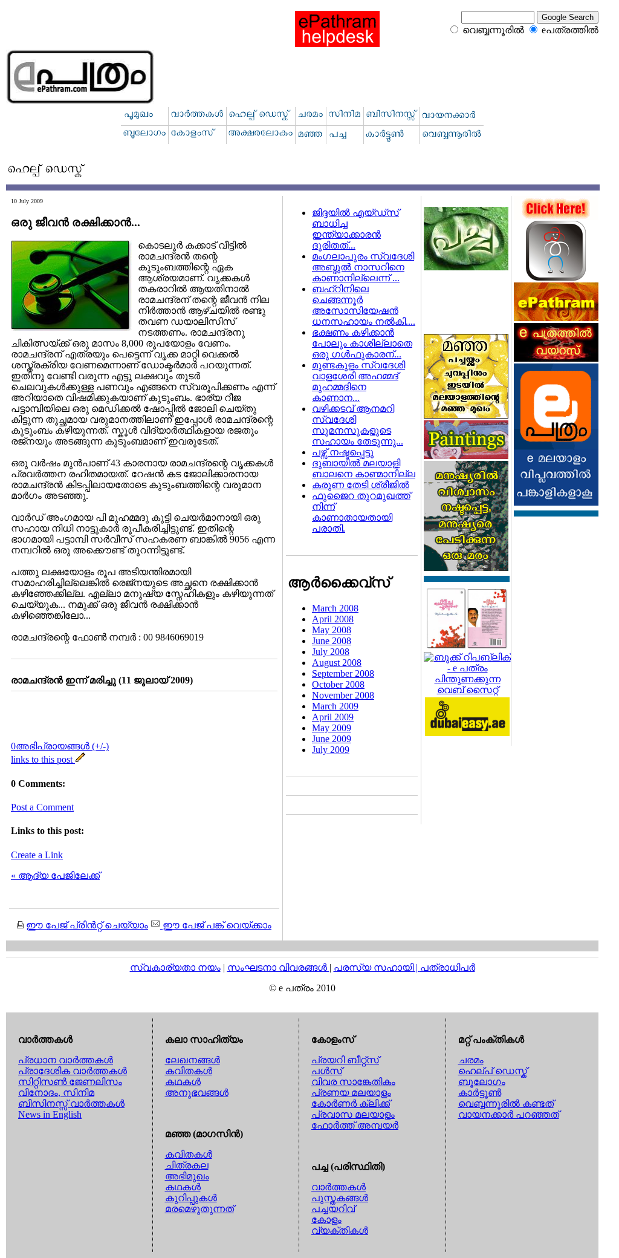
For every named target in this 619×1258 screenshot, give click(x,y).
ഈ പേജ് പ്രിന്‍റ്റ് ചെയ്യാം (87, 925)
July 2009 (330, 750)
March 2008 (335, 608)
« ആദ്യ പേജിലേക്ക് (55, 875)
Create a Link (37, 855)
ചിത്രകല (187, 1165)
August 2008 (336, 662)
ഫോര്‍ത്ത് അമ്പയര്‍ (354, 1125)
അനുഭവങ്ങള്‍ (196, 1092)
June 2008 (331, 641)
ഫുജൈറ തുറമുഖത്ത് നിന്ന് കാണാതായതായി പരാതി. (361, 511)
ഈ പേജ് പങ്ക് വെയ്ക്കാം (215, 925)
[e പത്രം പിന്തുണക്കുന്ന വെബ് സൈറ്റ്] (467, 690)
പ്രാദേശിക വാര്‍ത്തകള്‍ (72, 1071)
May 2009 (331, 728)
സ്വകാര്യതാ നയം (175, 967)
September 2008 (343, 673)
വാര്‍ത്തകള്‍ (338, 1187)
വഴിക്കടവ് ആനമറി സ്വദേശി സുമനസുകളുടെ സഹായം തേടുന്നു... (357, 424)
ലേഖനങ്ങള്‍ (192, 1060)
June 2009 (331, 739)
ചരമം (471, 1060)
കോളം (326, 1219)
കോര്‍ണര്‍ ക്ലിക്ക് (350, 1103)
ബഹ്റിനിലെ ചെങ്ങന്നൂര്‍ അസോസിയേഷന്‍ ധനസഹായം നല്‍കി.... (363, 305)
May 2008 (331, 630)
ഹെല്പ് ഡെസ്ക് (492, 1071)
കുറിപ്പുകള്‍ (191, 1198)
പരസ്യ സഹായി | (377, 967)
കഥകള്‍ (183, 1082)
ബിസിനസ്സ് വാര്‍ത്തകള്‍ (71, 1103)
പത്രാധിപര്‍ (447, 967)
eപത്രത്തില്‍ (570, 30)
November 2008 (343, 695)
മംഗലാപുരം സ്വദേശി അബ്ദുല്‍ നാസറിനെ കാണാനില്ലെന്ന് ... (363, 267)
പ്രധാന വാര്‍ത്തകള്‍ (65, 1060)
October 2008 (338, 684)
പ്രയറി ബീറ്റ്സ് (345, 1060)
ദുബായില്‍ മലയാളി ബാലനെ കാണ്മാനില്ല (363, 468)
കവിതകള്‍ (188, 1071)
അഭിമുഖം (187, 1176)
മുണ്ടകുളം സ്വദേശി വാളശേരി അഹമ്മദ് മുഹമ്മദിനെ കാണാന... (358, 381)
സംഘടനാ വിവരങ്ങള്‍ (278, 967)
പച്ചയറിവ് (333, 1209)
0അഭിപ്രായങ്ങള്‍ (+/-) (60, 746)
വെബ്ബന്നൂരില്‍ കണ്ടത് (506, 1103)
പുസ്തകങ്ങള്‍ (339, 1198)
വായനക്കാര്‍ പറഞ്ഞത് (508, 1114)
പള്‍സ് (326, 1071)
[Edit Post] (80, 759)
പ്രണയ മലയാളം (351, 1092)
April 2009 (333, 717)
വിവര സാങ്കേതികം (353, 1082)
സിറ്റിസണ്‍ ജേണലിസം (70, 1082)
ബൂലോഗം (481, 1082)
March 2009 (335, 706)
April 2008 (333, 619)
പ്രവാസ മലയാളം (353, 1114)
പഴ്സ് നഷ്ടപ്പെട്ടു (343, 452)
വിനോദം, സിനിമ (56, 1092)
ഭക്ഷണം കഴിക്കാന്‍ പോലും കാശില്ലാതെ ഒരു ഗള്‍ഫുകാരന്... (362, 343)
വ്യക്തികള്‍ (339, 1230)
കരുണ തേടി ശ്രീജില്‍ (360, 485)
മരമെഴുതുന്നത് (199, 1209)
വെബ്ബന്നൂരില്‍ (493, 30)
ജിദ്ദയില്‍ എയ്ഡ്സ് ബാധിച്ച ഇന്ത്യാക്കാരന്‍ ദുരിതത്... (355, 228)
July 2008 (330, 652)
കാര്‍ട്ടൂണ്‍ (479, 1092)
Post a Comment (42, 807)
